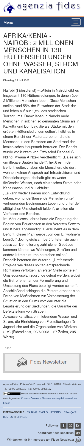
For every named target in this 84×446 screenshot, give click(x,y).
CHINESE (22, 417)
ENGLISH (44, 412)
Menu (8, 22)
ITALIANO (31, 412)
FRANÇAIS (70, 412)
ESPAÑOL (56, 412)
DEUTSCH (9, 417)
